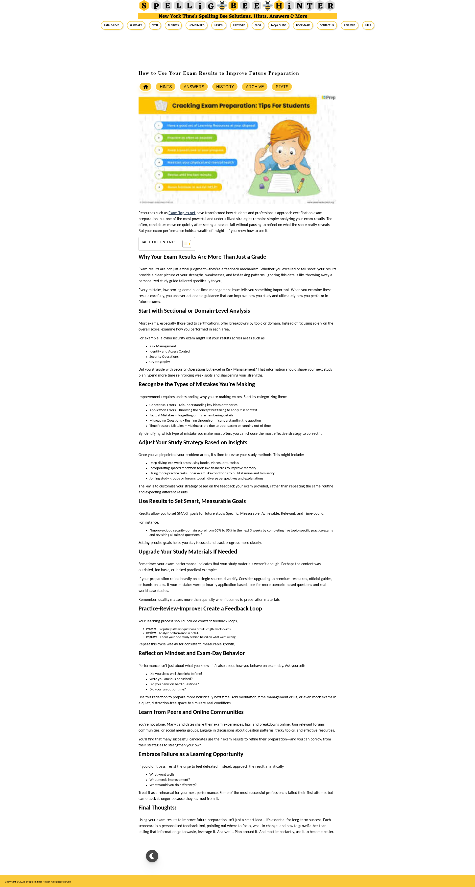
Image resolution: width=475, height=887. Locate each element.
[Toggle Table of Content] (184, 244)
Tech (155, 25)
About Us (349, 25)
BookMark (303, 25)
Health (218, 25)
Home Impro (196, 25)
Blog (258, 25)
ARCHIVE (255, 87)
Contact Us (327, 25)
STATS (282, 87)
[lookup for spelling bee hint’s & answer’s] (145, 87)
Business (173, 25)
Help (368, 25)
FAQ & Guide (278, 25)
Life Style (239, 25)
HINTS (166, 87)
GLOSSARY (136, 25)
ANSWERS (194, 87)
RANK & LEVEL (112, 25)
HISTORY (225, 87)
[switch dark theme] (152, 856)
